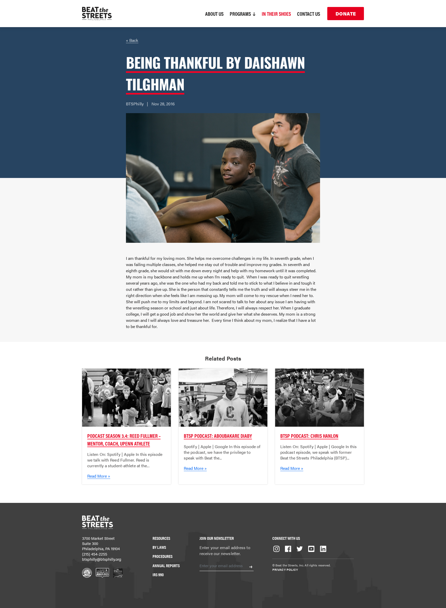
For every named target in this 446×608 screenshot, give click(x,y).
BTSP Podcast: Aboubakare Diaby (218, 435)
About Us (214, 13)
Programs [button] (241, 13)
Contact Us (308, 13)
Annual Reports (166, 565)
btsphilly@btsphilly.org (101, 559)
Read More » (98, 476)
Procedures (162, 556)
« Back (132, 40)
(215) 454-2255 (94, 554)
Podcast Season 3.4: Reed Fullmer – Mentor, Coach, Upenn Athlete (124, 439)
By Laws (159, 547)
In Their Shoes (276, 13)
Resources (161, 538)
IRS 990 (158, 575)
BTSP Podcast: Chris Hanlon (309, 435)
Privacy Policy (285, 569)
